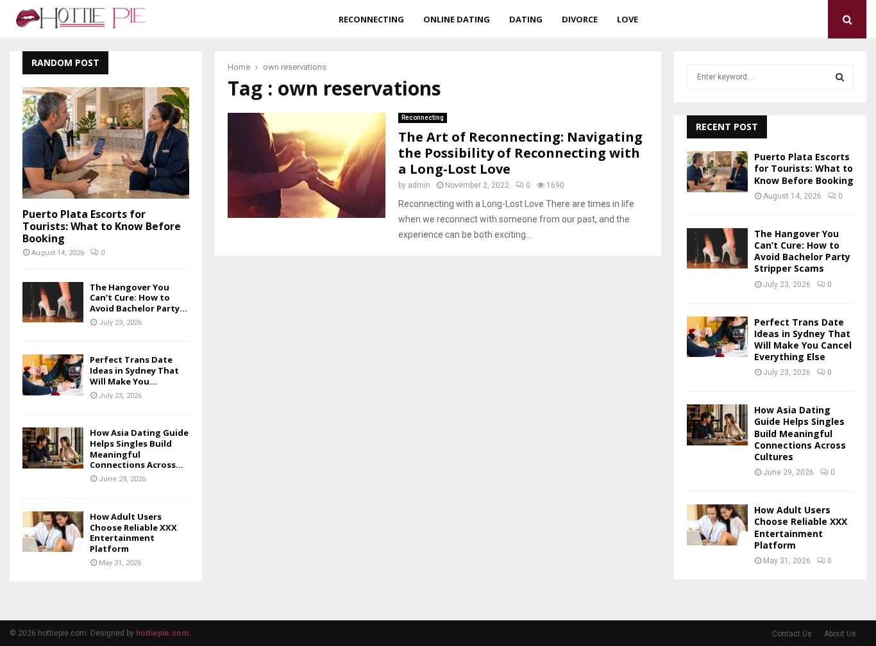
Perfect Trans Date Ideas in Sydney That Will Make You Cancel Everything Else (803, 339)
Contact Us (792, 633)
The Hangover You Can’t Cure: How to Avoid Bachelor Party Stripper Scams (802, 251)
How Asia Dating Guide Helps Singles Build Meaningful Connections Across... (139, 448)
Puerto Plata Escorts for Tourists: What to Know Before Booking (101, 226)
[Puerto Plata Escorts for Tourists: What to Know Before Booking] (105, 142)
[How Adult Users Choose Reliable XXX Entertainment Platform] (52, 531)
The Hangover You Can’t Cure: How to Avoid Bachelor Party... (138, 298)
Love (627, 19)
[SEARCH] (840, 77)
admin (419, 185)
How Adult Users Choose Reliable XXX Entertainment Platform (133, 532)
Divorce (580, 19)
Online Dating (456, 19)
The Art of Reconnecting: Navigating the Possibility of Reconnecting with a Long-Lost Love (520, 153)
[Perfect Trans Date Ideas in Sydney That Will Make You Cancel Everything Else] (52, 374)
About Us (840, 633)
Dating (526, 19)
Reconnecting (371, 19)
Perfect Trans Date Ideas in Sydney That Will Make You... (134, 370)
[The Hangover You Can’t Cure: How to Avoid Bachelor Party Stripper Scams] (52, 302)
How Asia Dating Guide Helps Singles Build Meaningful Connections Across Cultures (800, 433)
